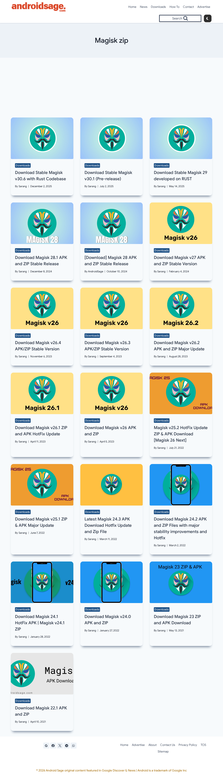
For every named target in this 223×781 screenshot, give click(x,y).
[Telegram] (67, 746)
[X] (60, 746)
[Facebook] (53, 746)
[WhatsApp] (73, 746)
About (152, 745)
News (143, 7)
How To (174, 7)
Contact (188, 7)
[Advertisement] (111, 87)
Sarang (23, 186)
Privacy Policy (188, 745)
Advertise (203, 7)
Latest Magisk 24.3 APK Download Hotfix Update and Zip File (108, 525)
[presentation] (42, 138)
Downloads (158, 7)
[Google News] (46, 746)
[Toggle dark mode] (207, 18)
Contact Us (167, 745)
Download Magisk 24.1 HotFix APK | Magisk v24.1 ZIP (40, 623)
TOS (203, 745)
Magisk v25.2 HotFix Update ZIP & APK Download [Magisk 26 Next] (181, 434)
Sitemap (163, 751)
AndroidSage (95, 271)
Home (132, 7)
